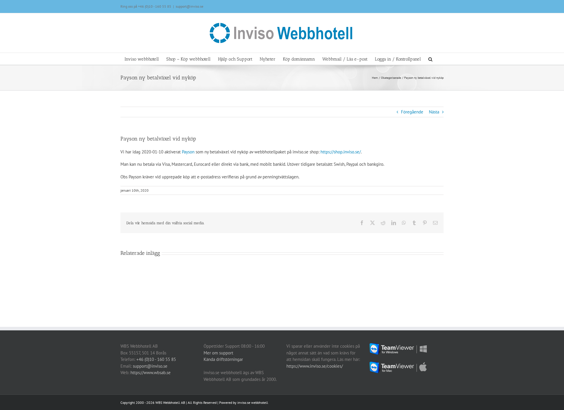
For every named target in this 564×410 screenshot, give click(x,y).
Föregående (412, 112)
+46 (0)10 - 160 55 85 (154, 6)
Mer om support (218, 353)
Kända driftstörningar (223, 359)
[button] (430, 59)
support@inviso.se (189, 6)
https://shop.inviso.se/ (340, 152)
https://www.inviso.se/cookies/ (314, 366)
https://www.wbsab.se (150, 372)
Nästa (434, 112)
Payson (188, 152)
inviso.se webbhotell (252, 402)
